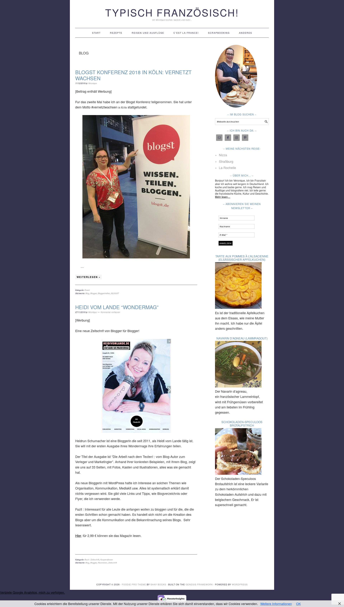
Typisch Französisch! (172, 12)
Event (87, 290)
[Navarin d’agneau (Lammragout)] (238, 365)
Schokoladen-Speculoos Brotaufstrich (241, 423)
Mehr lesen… (222, 197)
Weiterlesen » (88, 277)
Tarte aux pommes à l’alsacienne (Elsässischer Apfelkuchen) (241, 258)
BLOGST (115, 293)
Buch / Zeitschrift (92, 559)
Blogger (93, 293)
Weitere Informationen (276, 603)
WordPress (240, 584)
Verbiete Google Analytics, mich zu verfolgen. (32, 592)
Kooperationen (106, 559)
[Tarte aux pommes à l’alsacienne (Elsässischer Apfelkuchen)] (238, 286)
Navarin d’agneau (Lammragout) (241, 338)
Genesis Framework (199, 584)
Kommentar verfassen (110, 312)
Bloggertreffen (104, 293)
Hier (78, 535)
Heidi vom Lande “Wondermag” (116, 307)
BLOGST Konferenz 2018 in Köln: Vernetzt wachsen (133, 75)
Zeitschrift (112, 562)
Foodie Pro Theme (134, 584)
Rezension (102, 562)
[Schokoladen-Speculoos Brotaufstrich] (238, 452)
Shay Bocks (158, 584)
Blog (87, 293)
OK (298, 603)
